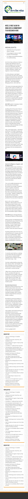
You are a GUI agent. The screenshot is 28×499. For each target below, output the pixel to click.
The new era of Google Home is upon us (14, 378)
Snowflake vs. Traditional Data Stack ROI (14, 345)
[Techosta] (14, 12)
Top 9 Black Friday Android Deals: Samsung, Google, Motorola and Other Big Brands (13, 357)
